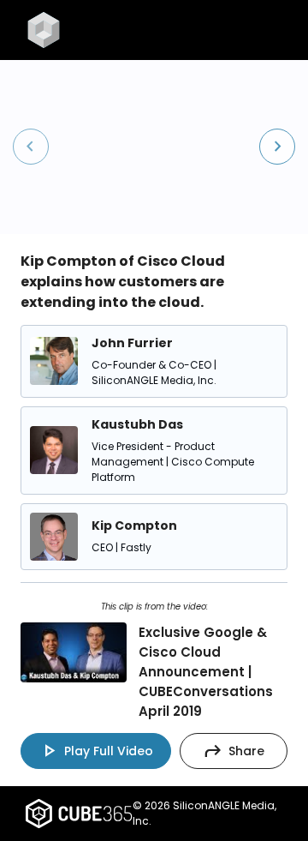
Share (233, 751)
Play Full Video (95, 751)
